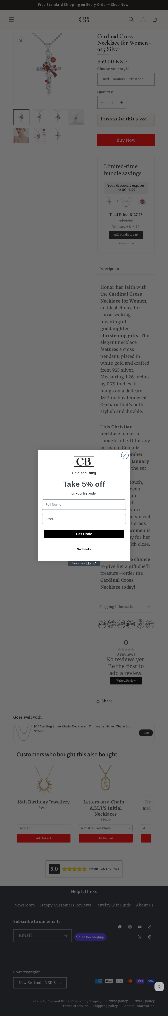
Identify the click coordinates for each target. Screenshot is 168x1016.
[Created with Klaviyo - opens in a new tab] (84, 563)
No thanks (84, 549)
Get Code (84, 534)
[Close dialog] (124, 455)
